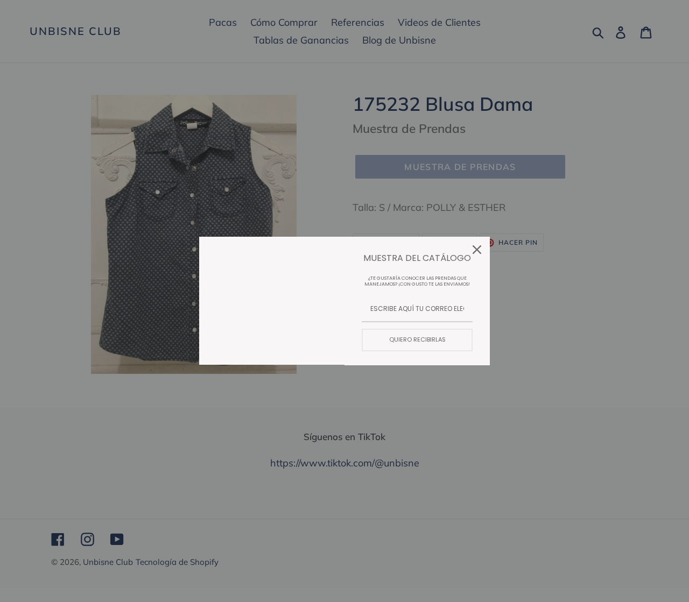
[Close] (477, 250)
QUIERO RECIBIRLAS (417, 339)
